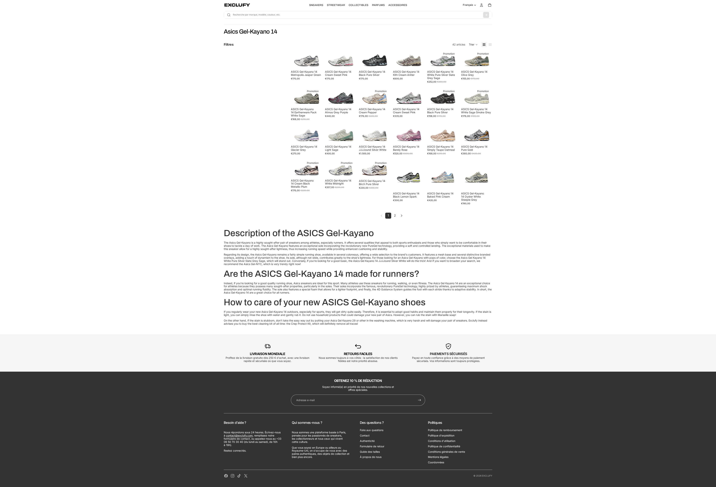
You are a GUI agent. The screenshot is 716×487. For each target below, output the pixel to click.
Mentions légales (438, 457)
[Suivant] (401, 215)
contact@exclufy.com (239, 435)
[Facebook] (226, 476)
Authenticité (367, 440)
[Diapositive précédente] (295, 59)
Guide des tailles (370, 451)
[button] (473, 44)
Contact (365, 435)
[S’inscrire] (419, 400)
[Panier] (490, 5)
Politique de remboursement (445, 430)
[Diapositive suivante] (318, 59)
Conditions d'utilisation (441, 440)
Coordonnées (436, 462)
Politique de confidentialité (444, 446)
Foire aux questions (371, 430)
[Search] (486, 15)
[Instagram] (232, 476)
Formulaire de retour (372, 446)
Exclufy (487, 475)
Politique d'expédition (441, 435)
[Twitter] (246, 476)
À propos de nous (370, 457)
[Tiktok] (239, 476)
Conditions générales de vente (446, 451)
